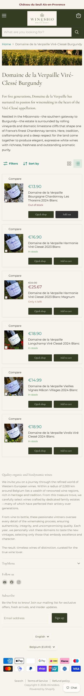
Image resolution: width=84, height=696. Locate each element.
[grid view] (69, 163)
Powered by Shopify (42, 689)
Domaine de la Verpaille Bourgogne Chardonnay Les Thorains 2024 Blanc (48, 196)
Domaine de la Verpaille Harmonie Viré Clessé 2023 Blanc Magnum (53, 295)
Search (18, 680)
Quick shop (41, 214)
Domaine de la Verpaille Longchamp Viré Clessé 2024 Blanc (54, 341)
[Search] (76, 32)
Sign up (59, 618)
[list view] (77, 163)
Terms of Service (38, 680)
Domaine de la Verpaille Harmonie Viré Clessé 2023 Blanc (53, 245)
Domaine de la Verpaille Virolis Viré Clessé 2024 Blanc (53, 434)
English (40, 636)
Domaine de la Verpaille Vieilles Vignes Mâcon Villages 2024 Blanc (53, 388)
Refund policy (61, 680)
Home (6, 44)
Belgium (40, 646)
